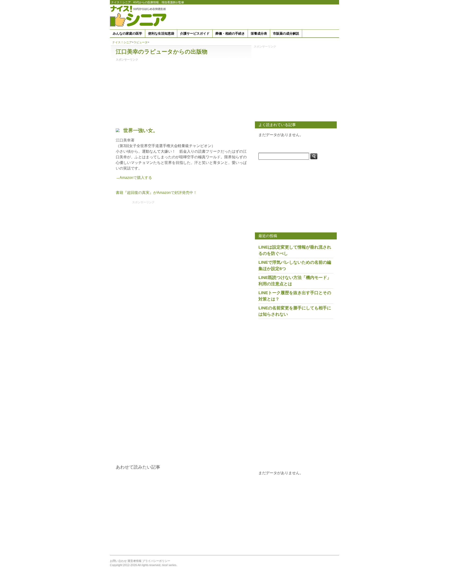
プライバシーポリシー (156, 561)
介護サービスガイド (195, 33)
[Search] (313, 156)
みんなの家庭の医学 (127, 33)
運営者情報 (134, 561)
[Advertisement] (254, 16)
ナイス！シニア (121, 2)
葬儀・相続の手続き (230, 33)
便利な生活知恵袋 (161, 33)
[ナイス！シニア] (139, 16)
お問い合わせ (118, 561)
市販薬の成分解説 (286, 33)
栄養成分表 (259, 33)
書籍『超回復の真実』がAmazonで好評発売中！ (156, 193)
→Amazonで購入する (134, 178)
